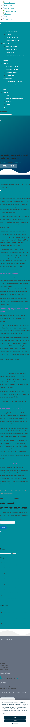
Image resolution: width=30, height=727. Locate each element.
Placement (6, 60)
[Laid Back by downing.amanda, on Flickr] (15, 194)
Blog (4, 89)
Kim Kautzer (4, 162)
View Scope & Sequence (13, 58)
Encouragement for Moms (14, 579)
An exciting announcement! (11, 610)
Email (19, 678)
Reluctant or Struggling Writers (15, 568)
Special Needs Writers (13, 570)
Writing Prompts (8, 601)
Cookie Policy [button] (20, 710)
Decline (15, 720)
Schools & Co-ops (8, 78)
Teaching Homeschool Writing (12, 565)
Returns (8, 104)
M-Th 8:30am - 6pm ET (17, 677)
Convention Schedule (12, 40)
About (5, 29)
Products (6, 43)
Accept (15, 717)
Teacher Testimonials (12, 87)
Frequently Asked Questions (14, 98)
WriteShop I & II (10, 52)
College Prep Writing (12, 592)
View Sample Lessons (12, 66)
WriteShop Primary (12, 46)
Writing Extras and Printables (15, 55)
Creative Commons (24, 498)
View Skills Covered (12, 72)
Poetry (5, 595)
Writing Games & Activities (14, 581)
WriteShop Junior (11, 49)
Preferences (15, 723)
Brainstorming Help (12, 573)
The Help (18, 376)
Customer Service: (5, 677)
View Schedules (10, 75)
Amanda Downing (8, 498)
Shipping (8, 101)
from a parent (4, 237)
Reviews (8, 34)
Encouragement (17, 162)
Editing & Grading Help (13, 576)
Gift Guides (6, 562)
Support (5, 92)
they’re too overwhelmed (8, 225)
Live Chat (3, 678)
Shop (4, 107)
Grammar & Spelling (9, 598)
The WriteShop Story (12, 37)
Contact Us (9, 95)
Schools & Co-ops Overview (14, 81)
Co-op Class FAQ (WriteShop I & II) (15, 84)
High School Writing (9, 587)
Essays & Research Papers (14, 590)
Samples (5, 63)
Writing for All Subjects (13, 584)
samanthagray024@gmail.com (9, 486)
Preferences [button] (5, 713)
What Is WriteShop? (11, 32)
